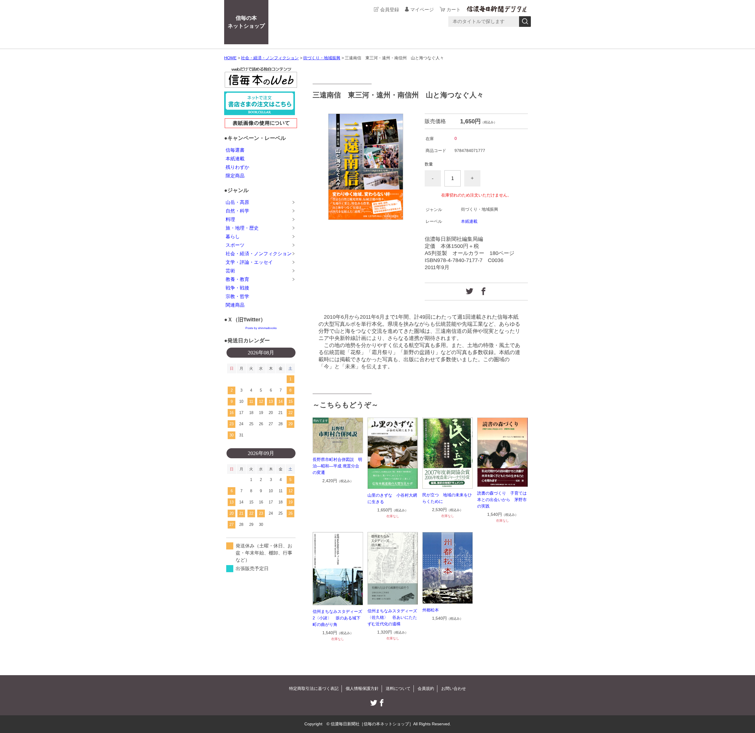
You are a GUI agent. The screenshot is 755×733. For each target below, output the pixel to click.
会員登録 (389, 9)
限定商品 (235, 175)
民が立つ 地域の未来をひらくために (447, 498)
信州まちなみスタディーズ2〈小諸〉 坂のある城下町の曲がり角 (337, 618)
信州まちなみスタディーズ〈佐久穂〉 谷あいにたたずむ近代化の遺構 (392, 617)
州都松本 (430, 610)
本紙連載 (469, 221)
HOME (230, 57)
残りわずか (237, 167)
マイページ (422, 9)
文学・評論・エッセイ (249, 262)
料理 (230, 219)
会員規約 (426, 688)
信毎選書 (235, 150)
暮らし (233, 236)
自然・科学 (237, 210)
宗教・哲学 (237, 296)
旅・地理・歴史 (242, 227)
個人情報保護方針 (362, 688)
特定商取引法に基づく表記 (314, 688)
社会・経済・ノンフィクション (270, 57)
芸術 (230, 270)
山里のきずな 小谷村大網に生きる (392, 498)
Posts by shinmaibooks (261, 328)
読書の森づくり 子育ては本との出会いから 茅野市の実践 (502, 499)
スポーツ (235, 245)
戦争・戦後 (237, 287)
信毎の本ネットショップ (246, 22)
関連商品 (235, 304)
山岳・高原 (237, 202)
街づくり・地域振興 (321, 57)
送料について (398, 688)
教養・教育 (237, 279)
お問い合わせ (453, 688)
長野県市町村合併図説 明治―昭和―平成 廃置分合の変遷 (337, 466)
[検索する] (525, 21)
